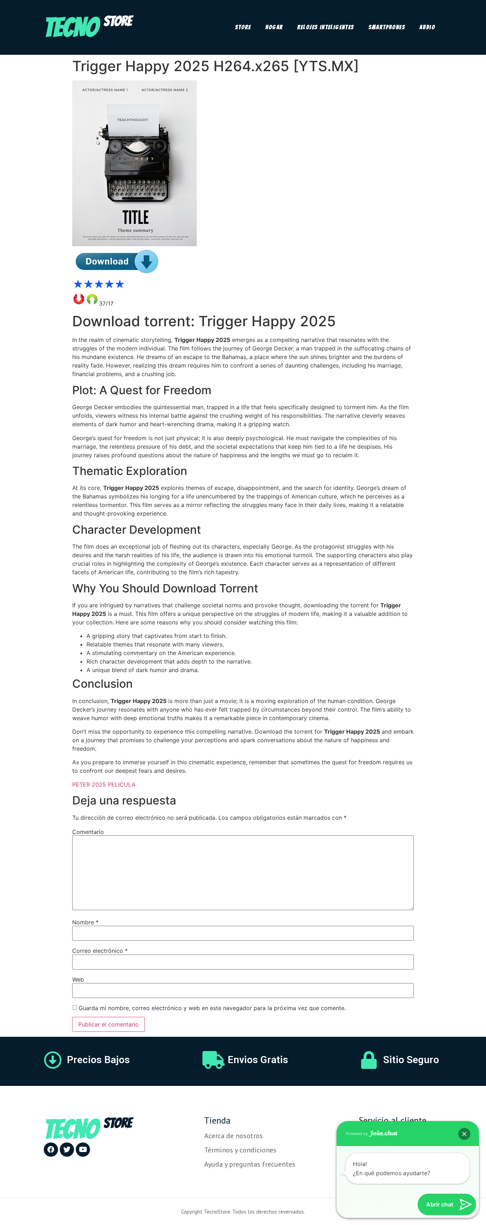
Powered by (357, 1133)
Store (243, 27)
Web (78, 979)
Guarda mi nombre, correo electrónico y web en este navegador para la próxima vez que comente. (212, 1008)
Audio (427, 27)
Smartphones (387, 27)
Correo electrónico (100, 951)
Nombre (85, 922)
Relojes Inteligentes (325, 27)
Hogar (274, 27)
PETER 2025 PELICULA (104, 784)
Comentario (88, 832)
